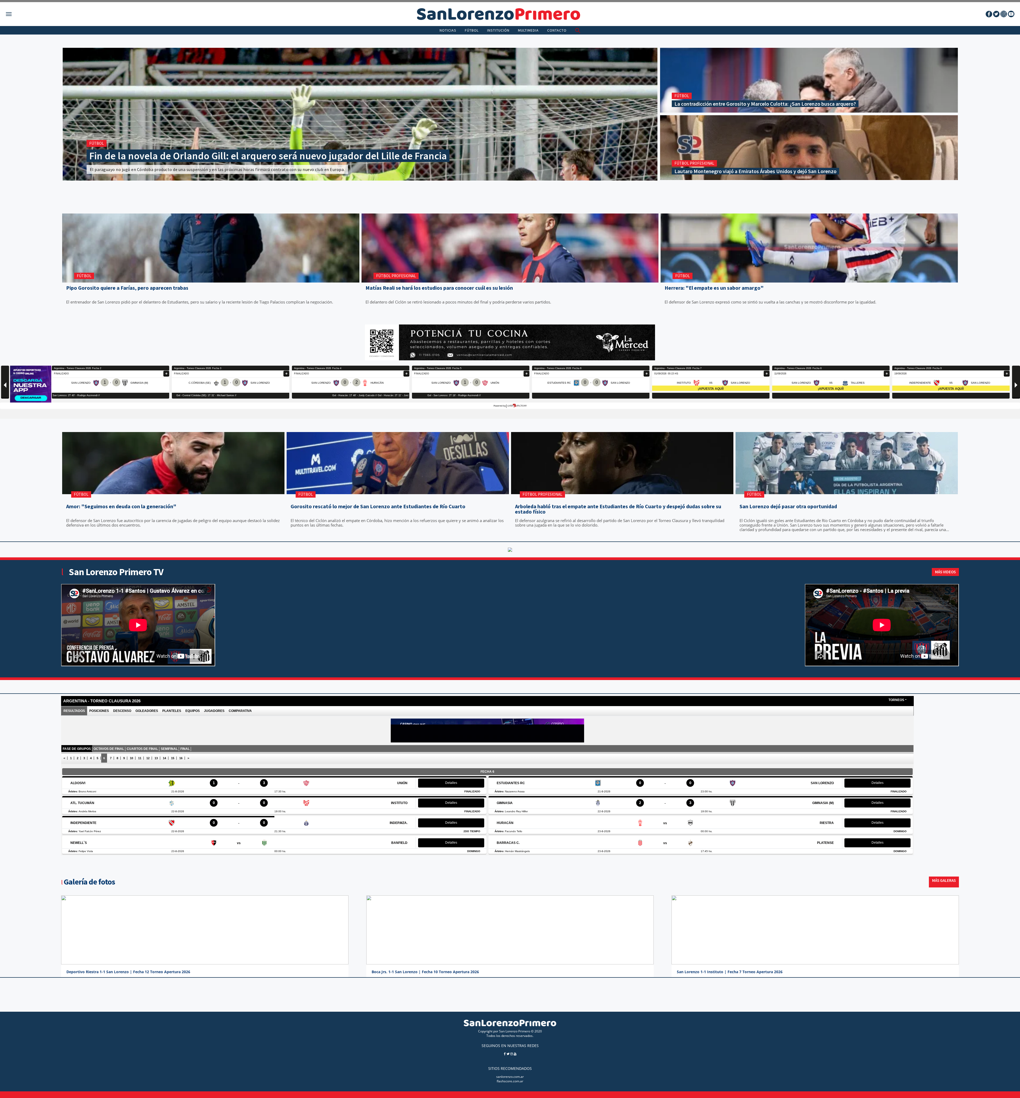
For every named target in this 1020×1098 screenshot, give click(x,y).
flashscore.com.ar (510, 1081)
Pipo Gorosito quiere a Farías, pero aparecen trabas (127, 287)
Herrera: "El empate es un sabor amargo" (714, 287)
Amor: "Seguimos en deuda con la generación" (121, 506)
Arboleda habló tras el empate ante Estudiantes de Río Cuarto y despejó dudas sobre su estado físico (618, 509)
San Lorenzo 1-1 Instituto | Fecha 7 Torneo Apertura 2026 (730, 971)
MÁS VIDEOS (945, 571)
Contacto (557, 30)
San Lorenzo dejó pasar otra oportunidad (788, 506)
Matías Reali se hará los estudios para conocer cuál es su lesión (439, 287)
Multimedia (528, 30)
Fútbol (472, 30)
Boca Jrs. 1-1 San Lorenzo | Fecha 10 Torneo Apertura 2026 (425, 971)
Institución (498, 30)
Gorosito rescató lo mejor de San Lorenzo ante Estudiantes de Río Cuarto (378, 506)
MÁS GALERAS (944, 880)
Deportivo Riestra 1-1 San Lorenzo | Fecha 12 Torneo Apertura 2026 (128, 971)
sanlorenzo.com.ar (510, 1076)
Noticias (448, 30)
